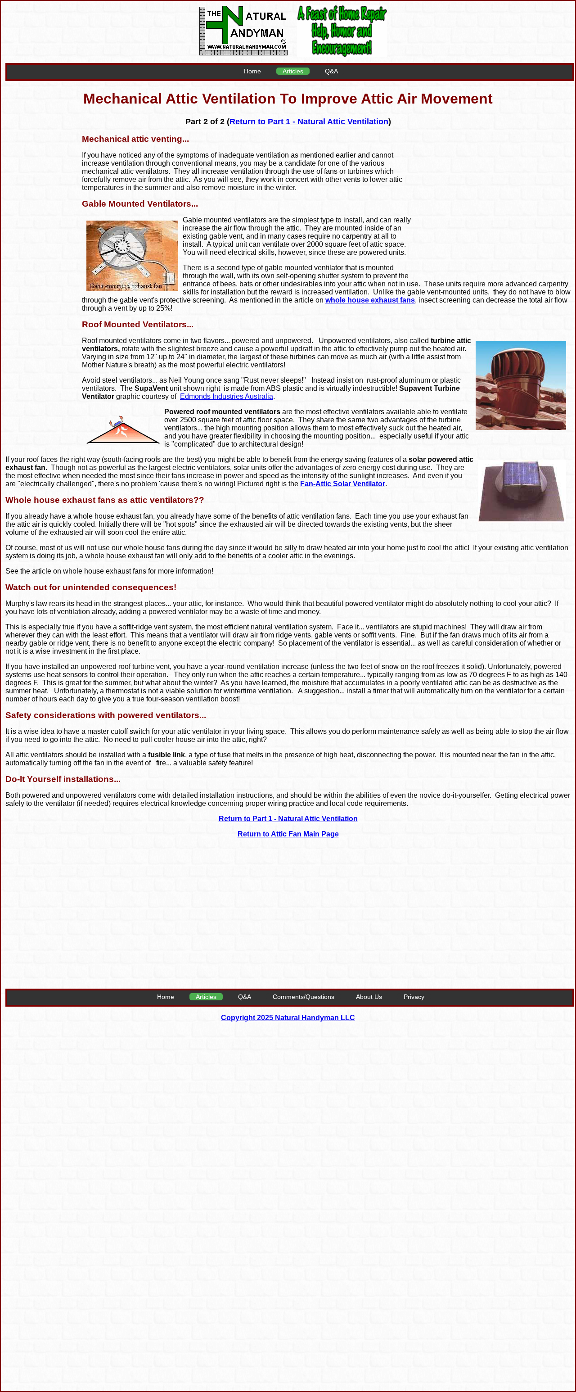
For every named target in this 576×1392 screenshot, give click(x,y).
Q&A (331, 71)
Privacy (414, 996)
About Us (369, 996)
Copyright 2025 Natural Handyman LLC (288, 1017)
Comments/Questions (303, 996)
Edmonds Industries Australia (226, 396)
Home (252, 71)
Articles (293, 71)
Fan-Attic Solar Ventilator (342, 484)
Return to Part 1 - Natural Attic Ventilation (309, 121)
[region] (492, 199)
